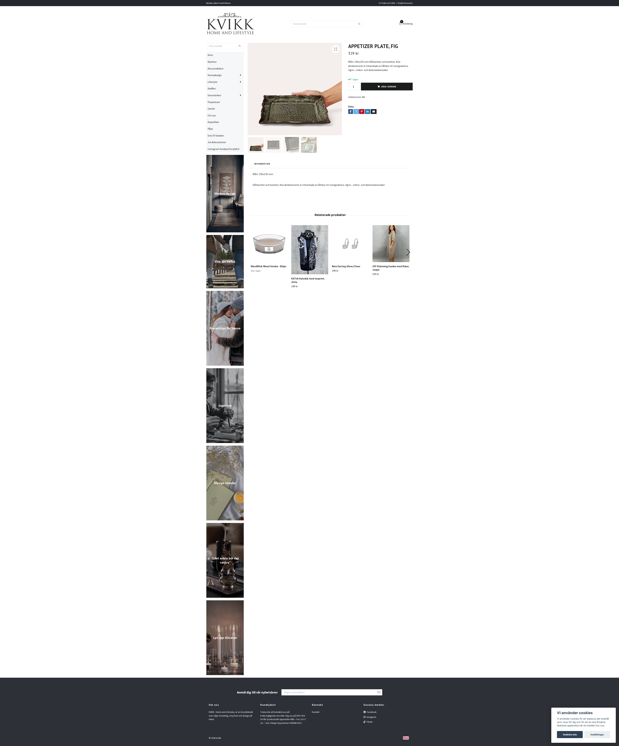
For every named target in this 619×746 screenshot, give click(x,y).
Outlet (211, 121)
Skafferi (212, 101)
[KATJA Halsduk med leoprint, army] (309, 262)
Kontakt (315, 724)
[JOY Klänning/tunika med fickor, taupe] (391, 256)
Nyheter (212, 74)
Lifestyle (212, 94)
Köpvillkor (213, 134)
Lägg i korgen (388, 99)
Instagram (371, 729)
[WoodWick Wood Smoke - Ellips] (269, 256)
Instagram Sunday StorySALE (224, 161)
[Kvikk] (241, 30)
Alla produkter (216, 81)
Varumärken (214, 108)
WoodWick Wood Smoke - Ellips (268, 279)
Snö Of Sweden (216, 148)
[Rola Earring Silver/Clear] (350, 256)
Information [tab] (262, 176)
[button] (408, 264)
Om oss (212, 128)
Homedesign (215, 87)
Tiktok (369, 734)
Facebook (371, 724)
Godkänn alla (570, 734)
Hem (210, 67)
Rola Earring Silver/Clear (346, 279)
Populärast (214, 114)
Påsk (210, 141)
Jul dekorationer (217, 154)
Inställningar (597, 734)
